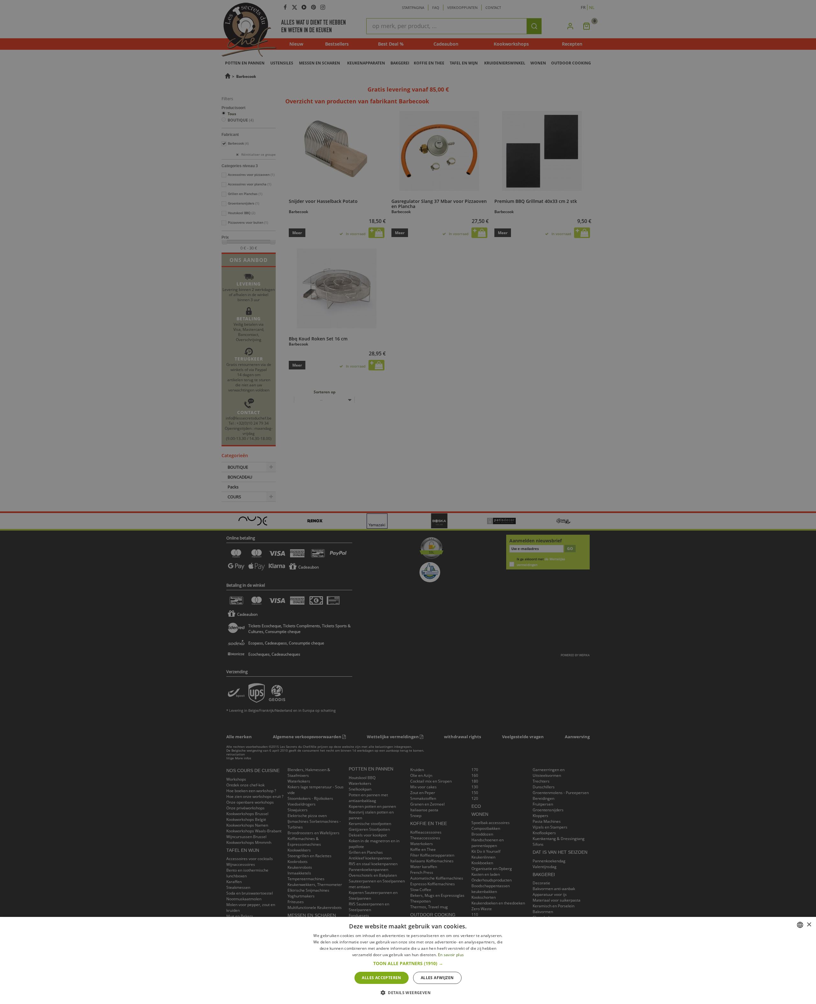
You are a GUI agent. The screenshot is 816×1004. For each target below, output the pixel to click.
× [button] (808, 924)
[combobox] (800, 925)
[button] (408, 963)
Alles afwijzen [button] (437, 977)
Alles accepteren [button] (381, 977)
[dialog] (408, 960)
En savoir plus (451, 954)
